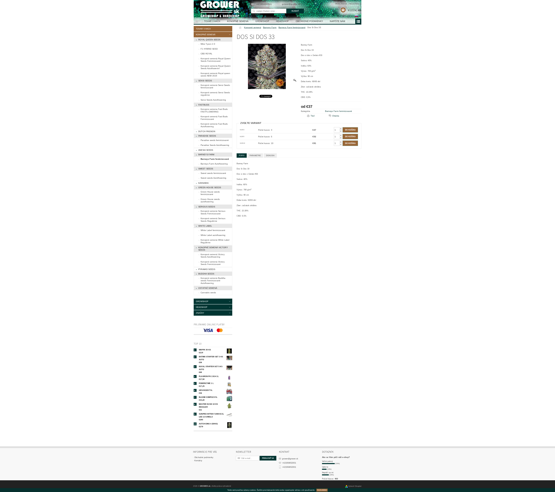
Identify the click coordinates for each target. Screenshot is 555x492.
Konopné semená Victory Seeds (213, 248)
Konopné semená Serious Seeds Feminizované (213, 212)
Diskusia (270, 156)
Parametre (255, 156)
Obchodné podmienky (309, 21)
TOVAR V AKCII (212, 21)
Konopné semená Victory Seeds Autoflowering (213, 255)
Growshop (262, 21)
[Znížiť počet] (340, 131)
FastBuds (203, 105)
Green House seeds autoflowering (210, 200)
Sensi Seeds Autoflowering (213, 100)
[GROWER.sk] (221, 9)
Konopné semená (237, 21)
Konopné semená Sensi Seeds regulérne (215, 93)
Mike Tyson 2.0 (208, 44)
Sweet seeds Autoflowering (213, 178)
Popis (241, 156)
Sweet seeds (205, 169)
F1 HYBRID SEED (209, 49)
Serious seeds (206, 207)
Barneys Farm (206, 154)
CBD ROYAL (206, 53)
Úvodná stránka (197, 21)
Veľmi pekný (327, 461)
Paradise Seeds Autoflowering (215, 145)
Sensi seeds (205, 80)
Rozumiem (322, 490)
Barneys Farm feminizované (215, 159)
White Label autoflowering (213, 235)
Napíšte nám (337, 21)
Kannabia (203, 183)
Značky (200, 313)
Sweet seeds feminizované (213, 173)
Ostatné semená (207, 288)
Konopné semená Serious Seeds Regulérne (213, 219)
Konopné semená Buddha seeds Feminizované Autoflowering (213, 280)
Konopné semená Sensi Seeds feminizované (215, 86)
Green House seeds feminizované (210, 193)
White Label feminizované (213, 230)
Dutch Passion (206, 131)
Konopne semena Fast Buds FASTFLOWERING (214, 110)
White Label (205, 226)
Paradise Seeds (207, 136)
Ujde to (325, 467)
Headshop (282, 21)
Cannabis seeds (208, 292)
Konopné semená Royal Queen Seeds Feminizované (216, 59)
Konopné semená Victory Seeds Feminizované (213, 263)
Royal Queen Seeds (209, 39)
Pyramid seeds (206, 269)
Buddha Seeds (206, 274)
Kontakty (198, 460)
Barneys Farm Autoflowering (214, 164)
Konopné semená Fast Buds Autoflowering (214, 125)
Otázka (335, 116)
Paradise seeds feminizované (215, 140)
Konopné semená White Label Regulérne (215, 241)
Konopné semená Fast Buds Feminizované (214, 117)
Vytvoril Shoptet (354, 486)
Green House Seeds (209, 187)
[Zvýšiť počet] (340, 128)
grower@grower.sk (290, 459)
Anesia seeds (205, 150)
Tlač (313, 116)
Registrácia (355, 4)
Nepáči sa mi (328, 472)
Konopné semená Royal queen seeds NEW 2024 (215, 74)
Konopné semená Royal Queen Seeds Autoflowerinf (216, 67)
